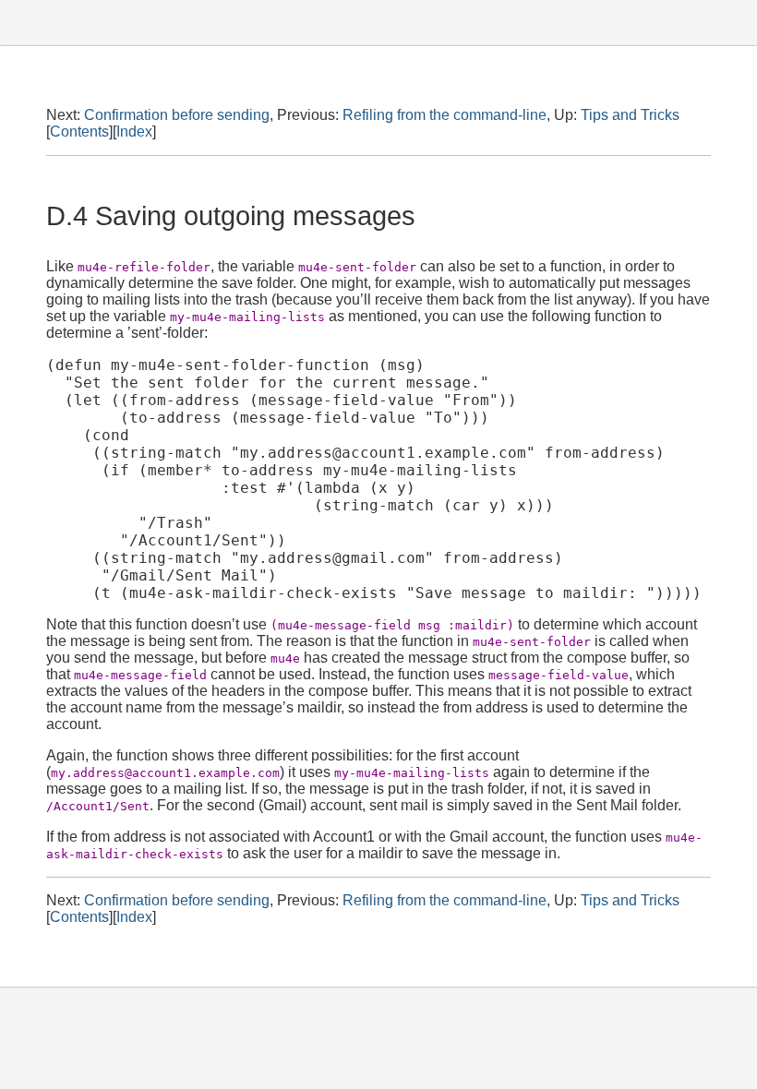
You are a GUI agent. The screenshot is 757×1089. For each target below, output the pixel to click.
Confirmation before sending (177, 115)
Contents (79, 131)
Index (134, 131)
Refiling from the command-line (444, 115)
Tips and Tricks (630, 115)
